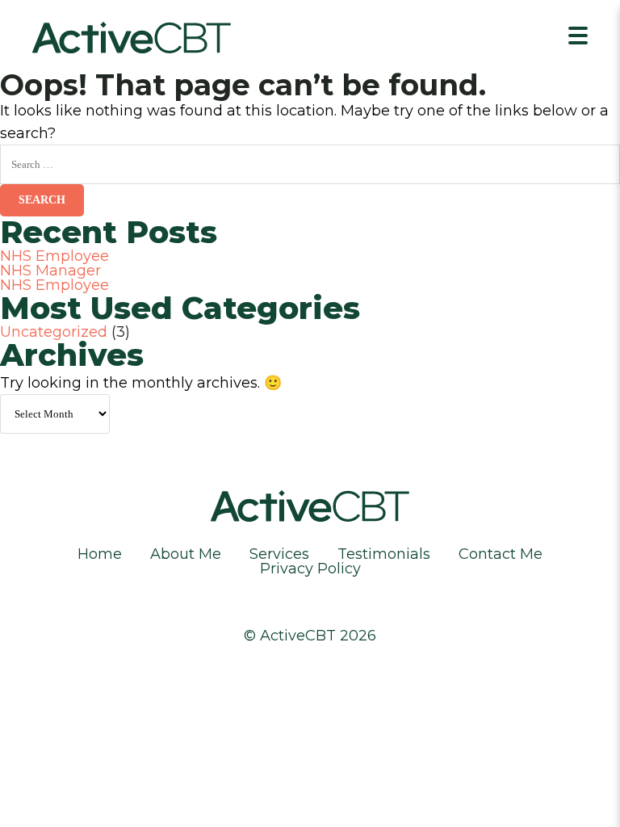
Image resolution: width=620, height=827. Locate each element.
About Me (185, 554)
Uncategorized (53, 332)
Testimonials (383, 554)
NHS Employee (54, 256)
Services (279, 554)
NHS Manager (50, 270)
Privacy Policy (310, 568)
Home (100, 554)
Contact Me (500, 554)
